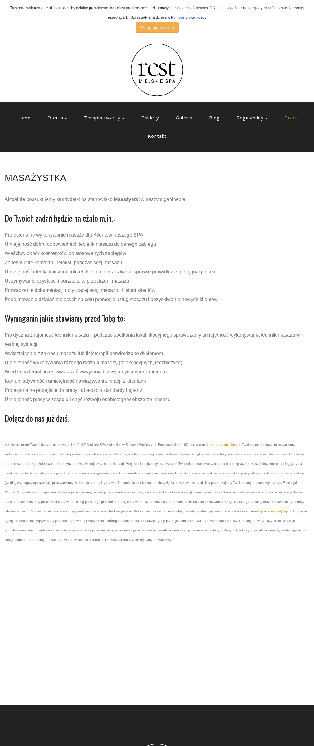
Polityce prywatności (188, 17)
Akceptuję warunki (157, 27)
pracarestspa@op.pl (225, 444)
